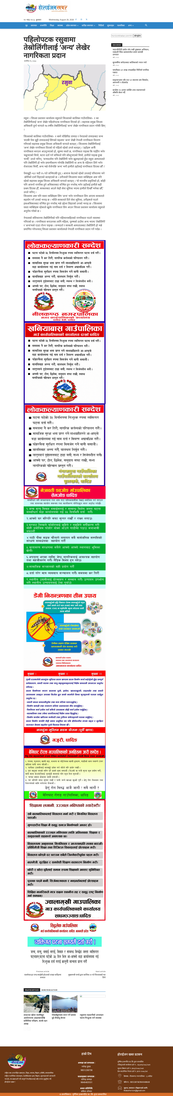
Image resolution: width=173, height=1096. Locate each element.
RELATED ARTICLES (32, 990)
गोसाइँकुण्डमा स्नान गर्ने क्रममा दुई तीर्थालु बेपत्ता (64, 1016)
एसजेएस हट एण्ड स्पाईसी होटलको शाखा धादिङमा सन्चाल (42, 976)
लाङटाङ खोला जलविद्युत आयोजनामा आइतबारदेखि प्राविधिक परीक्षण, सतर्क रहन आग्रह (35, 1019)
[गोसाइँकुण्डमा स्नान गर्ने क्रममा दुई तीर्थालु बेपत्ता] (64, 1004)
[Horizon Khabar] (86, 8)
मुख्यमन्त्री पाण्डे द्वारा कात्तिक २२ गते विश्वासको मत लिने (87, 976)
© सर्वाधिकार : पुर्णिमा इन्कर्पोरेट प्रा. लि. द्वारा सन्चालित (83, 1094)
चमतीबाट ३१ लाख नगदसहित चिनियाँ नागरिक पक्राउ (131, 71)
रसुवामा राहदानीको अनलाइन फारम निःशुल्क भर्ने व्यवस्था (91, 1016)
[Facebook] (76, 19)
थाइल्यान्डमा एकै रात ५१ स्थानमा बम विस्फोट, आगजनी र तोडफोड (131, 81)
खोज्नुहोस (137, 35)
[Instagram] (81, 19)
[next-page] (28, 1028)
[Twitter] (86, 19)
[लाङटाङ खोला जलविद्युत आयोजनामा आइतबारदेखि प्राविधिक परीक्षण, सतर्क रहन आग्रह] (36, 1004)
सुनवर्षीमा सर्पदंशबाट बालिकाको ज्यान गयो (130, 62)
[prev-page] (25, 1028)
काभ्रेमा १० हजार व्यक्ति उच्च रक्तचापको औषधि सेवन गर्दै (129, 91)
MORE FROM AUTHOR (49, 990)
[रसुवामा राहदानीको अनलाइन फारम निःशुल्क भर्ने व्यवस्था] (93, 1004)
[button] (146, 25)
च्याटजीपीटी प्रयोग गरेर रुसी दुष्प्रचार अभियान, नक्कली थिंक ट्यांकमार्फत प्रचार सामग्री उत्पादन (131, 52)
